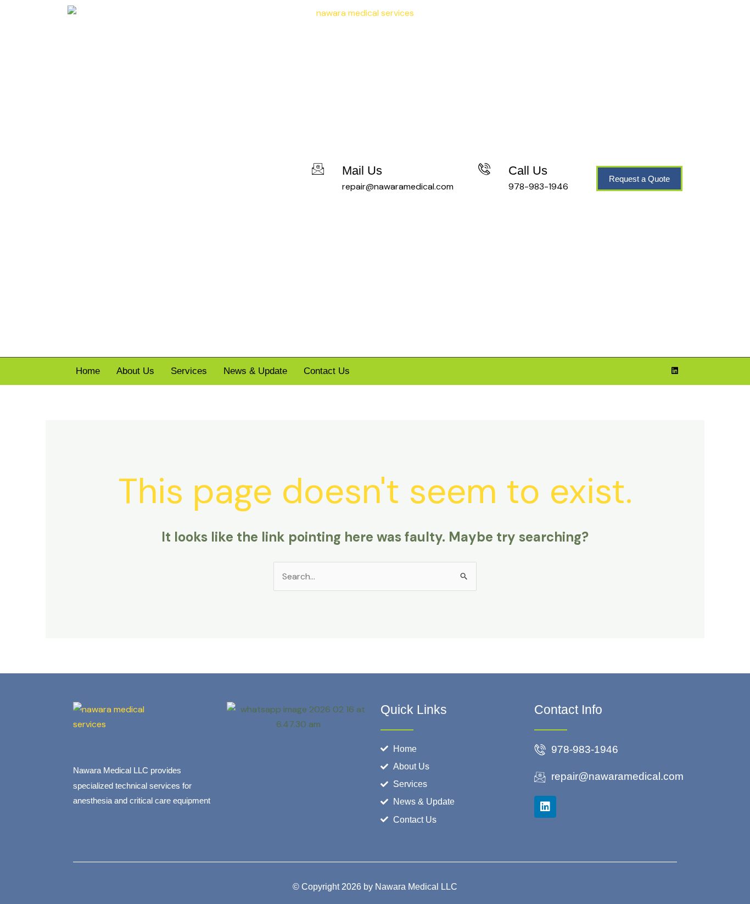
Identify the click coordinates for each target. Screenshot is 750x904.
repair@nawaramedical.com (398, 186)
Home (88, 371)
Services (189, 371)
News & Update (255, 371)
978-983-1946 (538, 186)
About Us (135, 371)
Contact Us (327, 371)
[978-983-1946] (539, 750)
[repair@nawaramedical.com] (539, 777)
